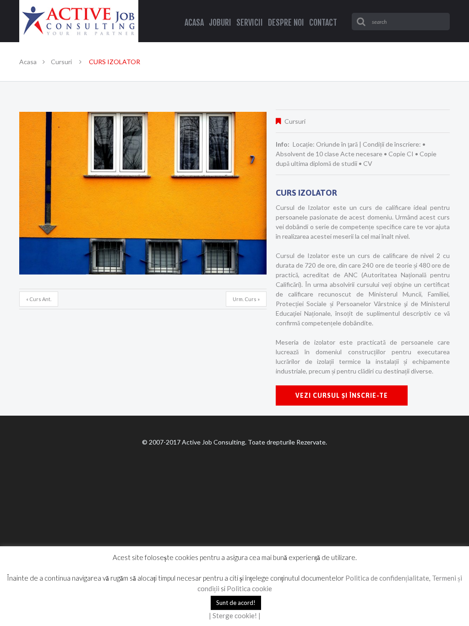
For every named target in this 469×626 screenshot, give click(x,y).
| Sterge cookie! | (235, 615)
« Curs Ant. (38, 299)
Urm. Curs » (246, 299)
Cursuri (61, 62)
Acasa (28, 62)
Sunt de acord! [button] (236, 602)
